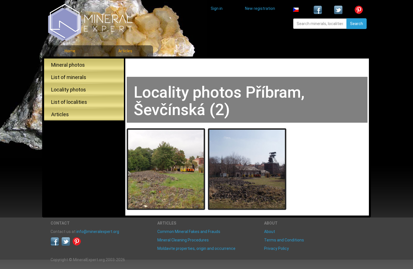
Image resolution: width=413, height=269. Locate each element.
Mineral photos (68, 65)
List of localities (69, 102)
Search (356, 23)
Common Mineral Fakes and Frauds (188, 231)
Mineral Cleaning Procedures (183, 240)
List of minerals (68, 77)
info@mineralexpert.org (97, 231)
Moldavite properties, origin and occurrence (196, 248)
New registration (260, 8)
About (269, 231)
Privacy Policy (276, 248)
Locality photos (68, 90)
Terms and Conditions (284, 240)
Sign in (217, 8)
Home (70, 51)
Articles (125, 51)
